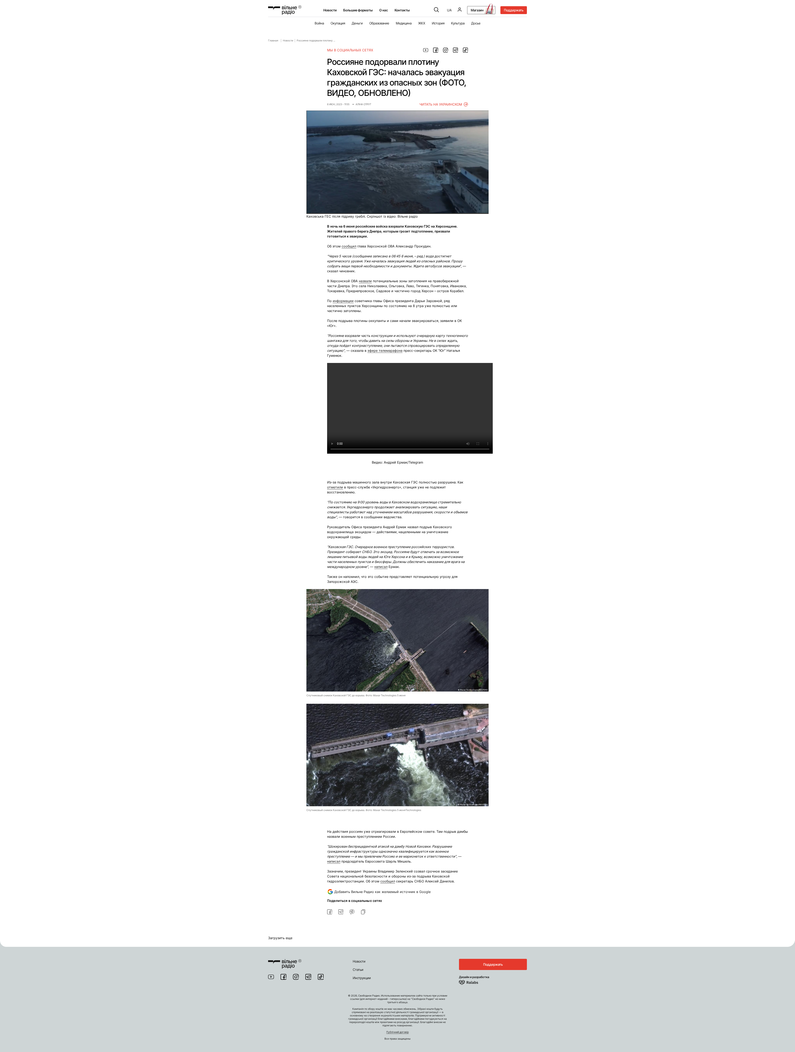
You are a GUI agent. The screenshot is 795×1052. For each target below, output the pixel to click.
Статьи (358, 970)
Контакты (402, 10)
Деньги (357, 23)
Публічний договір (397, 1032)
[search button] (436, 10)
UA (449, 10)
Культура (458, 23)
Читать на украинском (440, 104)
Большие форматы (358, 10)
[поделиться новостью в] (425, 50)
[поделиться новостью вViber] (352, 912)
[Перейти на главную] (284, 10)
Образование (379, 23)
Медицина (404, 23)
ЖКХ (421, 23)
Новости (330, 10)
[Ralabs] (473, 982)
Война (319, 23)
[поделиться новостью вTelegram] (340, 912)
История (438, 23)
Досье (476, 23)
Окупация (338, 23)
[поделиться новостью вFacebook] (329, 912)
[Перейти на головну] (284, 961)
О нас (383, 10)
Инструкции (362, 978)
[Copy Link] (363, 912)
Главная (273, 40)
